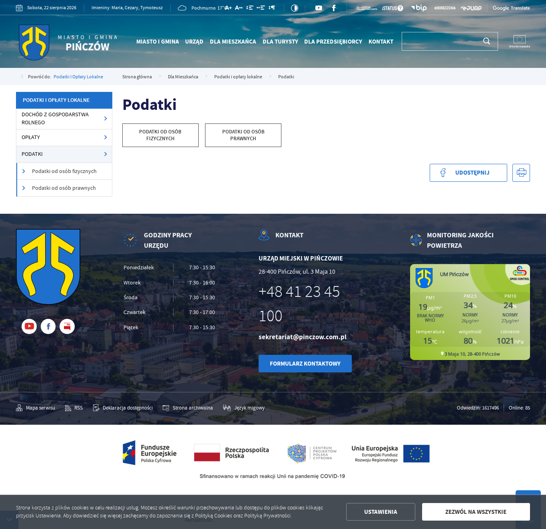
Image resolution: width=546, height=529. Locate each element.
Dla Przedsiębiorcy (333, 41)
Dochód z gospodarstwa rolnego (55, 118)
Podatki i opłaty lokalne (78, 77)
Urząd (194, 41)
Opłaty (31, 137)
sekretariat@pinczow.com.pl (303, 337)
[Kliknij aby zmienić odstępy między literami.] (238, 9)
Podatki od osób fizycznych (64, 171)
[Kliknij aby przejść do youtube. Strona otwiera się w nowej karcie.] (318, 8)
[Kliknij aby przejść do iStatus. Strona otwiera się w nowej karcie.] (392, 8)
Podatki (32, 154)
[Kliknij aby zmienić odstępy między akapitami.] (271, 9)
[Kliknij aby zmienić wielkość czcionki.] (228, 9)
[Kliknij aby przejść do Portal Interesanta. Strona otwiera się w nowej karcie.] (366, 8)
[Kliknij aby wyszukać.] (487, 41)
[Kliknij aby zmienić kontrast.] (294, 8)
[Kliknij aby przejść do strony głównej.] (77, 44)
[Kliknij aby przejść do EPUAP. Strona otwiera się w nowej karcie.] (471, 8)
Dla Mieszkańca (233, 41)
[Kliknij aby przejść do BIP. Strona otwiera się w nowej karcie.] (419, 8)
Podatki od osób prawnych (64, 188)
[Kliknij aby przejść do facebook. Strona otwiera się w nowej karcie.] (333, 8)
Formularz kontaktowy (305, 364)
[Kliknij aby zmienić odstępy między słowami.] (261, 9)
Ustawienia (380, 512)
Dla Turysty (280, 41)
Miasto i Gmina (157, 41)
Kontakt (381, 41)
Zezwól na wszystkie (475, 512)
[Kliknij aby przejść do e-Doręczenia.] (445, 8)
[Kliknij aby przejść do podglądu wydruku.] (521, 172)
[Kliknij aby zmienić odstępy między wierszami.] (250, 9)
